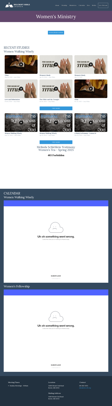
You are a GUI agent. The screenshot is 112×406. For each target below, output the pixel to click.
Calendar (82, 5)
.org (89, 388)
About (57, 5)
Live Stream (103, 5)
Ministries (73, 5)
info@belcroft (83, 388)
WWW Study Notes (56, 32)
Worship (65, 5)
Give (88, 5)
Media (94, 5)
